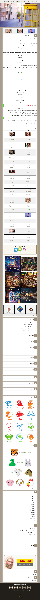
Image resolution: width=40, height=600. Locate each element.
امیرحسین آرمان (12, 163)
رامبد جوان (11, 222)
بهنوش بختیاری (28, 147)
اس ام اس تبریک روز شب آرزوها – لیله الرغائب (30, 326)
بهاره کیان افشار (12, 206)
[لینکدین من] (10, 587)
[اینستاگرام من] (23, 587)
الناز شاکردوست (12, 202)
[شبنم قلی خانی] (8, 31)
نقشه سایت (17, 593)
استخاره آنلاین (13, 1)
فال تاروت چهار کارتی (33, 506)
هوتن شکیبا (28, 163)
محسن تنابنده (28, 158)
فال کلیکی (34, 380)
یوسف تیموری (28, 195)
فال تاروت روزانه (33, 494)
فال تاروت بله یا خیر (33, 520)
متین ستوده (11, 211)
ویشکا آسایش (12, 217)
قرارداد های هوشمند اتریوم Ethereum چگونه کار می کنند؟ (28, 536)
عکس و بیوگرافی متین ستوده (13, 6)
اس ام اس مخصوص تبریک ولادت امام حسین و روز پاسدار (28, 330)
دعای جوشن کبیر (33, 372)
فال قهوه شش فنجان (33, 354)
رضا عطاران (11, 136)
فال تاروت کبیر (34, 496)
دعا (35, 374)
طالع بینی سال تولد (33, 488)
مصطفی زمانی (28, 174)
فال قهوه (34, 350)
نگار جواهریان (12, 191)
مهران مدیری (28, 233)
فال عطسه (34, 574)
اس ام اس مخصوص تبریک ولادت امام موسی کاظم (29, 324)
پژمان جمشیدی (12, 158)
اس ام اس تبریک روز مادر (32, 322)
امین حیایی (11, 187)
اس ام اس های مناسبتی (19, 1)
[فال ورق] (13, 295)
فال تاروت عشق (33, 516)
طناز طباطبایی (28, 187)
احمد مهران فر (28, 217)
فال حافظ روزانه (34, 550)
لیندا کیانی (28, 206)
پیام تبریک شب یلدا (33, 554)
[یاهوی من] (30, 587)
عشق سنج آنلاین (33, 386)
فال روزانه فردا (34, 580)
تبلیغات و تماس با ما (6, 1)
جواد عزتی (28, 211)
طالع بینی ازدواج (33, 366)
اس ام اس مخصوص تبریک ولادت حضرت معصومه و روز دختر (28, 328)
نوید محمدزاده (12, 178)
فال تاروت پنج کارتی (33, 508)
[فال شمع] (13, 280)
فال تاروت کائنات (33, 500)
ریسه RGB (34, 391)
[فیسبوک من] (25, 587)
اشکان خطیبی (12, 226)
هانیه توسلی (28, 136)
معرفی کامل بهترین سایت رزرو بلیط (31, 540)
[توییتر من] (17, 587)
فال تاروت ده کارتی (33, 514)
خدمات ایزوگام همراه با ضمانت (32, 538)
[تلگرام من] (28, 587)
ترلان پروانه (11, 233)
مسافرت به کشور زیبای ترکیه (32, 532)
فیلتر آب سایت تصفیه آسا (32, 528)
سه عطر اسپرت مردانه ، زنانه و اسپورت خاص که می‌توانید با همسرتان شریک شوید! (25, 530)
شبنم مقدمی (28, 154)
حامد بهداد (11, 154)
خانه (36, 1)
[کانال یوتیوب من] (12, 587)
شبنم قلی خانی (28, 202)
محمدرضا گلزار (28, 222)
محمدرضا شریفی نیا (28, 191)
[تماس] (20, 587)
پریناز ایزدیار (11, 167)
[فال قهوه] (29, 280)
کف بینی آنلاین (34, 360)
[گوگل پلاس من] (15, 587)
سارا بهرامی (28, 182)
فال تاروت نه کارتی (33, 512)
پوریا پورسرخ (12, 237)
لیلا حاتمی (12, 174)
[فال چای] (29, 295)
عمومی (32, 315)
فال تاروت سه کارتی (33, 504)
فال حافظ (33, 1)
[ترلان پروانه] (20, 31)
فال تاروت (29, 1)
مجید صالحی (28, 140)
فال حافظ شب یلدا (33, 552)
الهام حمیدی (11, 195)
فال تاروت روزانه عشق (33, 518)
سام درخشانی (28, 237)
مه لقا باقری (28, 226)
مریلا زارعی (11, 147)
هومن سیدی (11, 241)
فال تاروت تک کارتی (33, 502)
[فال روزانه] (13, 264)
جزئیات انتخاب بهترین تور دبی (32, 534)
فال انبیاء (34, 344)
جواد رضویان (28, 241)
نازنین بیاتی (28, 178)
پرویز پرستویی (12, 140)
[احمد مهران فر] (31, 31)
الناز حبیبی (11, 182)
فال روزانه (25, 1)
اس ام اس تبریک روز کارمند (32, 332)
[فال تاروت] (29, 264)
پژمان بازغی (28, 167)
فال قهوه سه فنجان (33, 352)
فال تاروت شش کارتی (33, 510)
